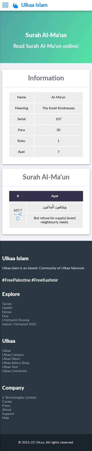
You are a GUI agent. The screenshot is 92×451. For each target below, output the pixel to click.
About (7, 409)
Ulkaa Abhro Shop (15, 363)
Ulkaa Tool (10, 367)
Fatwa (6, 312)
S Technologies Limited (19, 397)
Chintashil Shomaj (15, 320)
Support (8, 414)
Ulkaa (6, 350)
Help (5, 418)
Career (7, 401)
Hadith (7, 308)
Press (6, 405)
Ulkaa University (14, 371)
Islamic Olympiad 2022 (19, 324)
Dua (5, 316)
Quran (7, 304)
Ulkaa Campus (13, 354)
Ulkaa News (11, 359)
